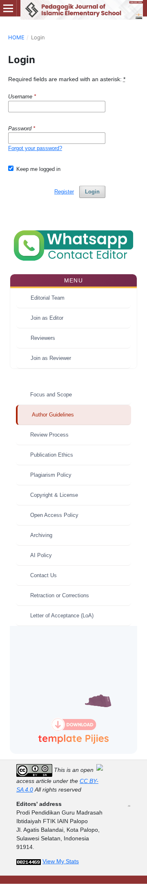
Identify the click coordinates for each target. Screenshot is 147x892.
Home (16, 37)
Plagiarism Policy (50, 475)
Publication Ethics (51, 455)
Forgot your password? (35, 148)
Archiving (41, 535)
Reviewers (43, 338)
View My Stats (60, 861)
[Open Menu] (8, 8)
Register (64, 192)
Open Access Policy (54, 515)
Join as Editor (47, 318)
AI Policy (41, 555)
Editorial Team (48, 298)
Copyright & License (54, 495)
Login (92, 192)
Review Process (49, 435)
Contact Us (43, 575)
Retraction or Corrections (59, 595)
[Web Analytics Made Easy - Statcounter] (28, 861)
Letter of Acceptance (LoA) (62, 615)
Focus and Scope (51, 394)
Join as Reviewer (51, 358)
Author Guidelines (53, 415)
